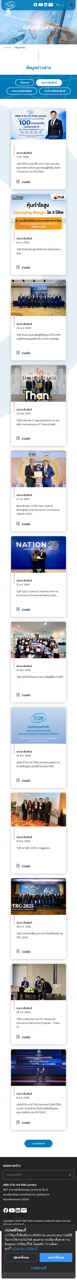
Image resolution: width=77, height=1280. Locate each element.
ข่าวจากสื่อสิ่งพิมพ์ (54, 91)
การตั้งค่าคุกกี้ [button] (38, 1267)
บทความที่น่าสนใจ (22, 91)
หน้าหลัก (7, 47)
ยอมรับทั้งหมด (56, 1257)
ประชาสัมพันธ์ (49, 83)
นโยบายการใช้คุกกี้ (25, 1248)
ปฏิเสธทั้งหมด (21, 1257)
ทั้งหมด (24, 83)
